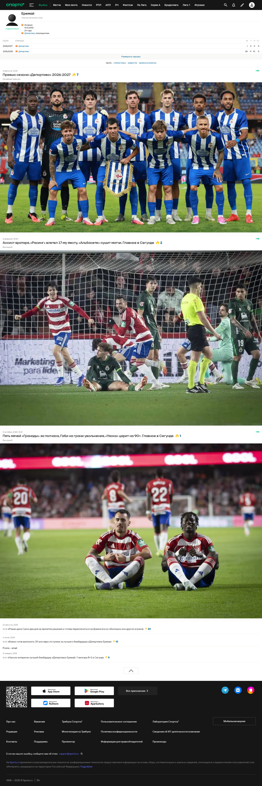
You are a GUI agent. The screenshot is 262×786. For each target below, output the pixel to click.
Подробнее (86, 766)
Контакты (11, 741)
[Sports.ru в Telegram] (226, 691)
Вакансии (39, 721)
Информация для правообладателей (122, 741)
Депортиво (29, 33)
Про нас (10, 721)
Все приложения (135, 690)
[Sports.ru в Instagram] (251, 691)
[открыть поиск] (225, 5)
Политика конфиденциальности (119, 731)
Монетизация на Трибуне (76, 731)
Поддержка (40, 741)
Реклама (39, 731)
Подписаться (12, 29)
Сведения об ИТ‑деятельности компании (176, 731)
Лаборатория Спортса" (166, 721)
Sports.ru (14, 762)
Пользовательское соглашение (119, 721)
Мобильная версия (234, 721)
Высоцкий (7, 247)
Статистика (120, 63)
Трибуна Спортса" (72, 721)
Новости (132, 63)
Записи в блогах (147, 63)
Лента (109, 63)
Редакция (11, 731)
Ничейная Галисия (11, 79)
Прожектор (68, 741)
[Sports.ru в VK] (238, 691)
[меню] (31, 5)
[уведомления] (233, 5)
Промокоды (159, 741)
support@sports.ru (69, 753)
